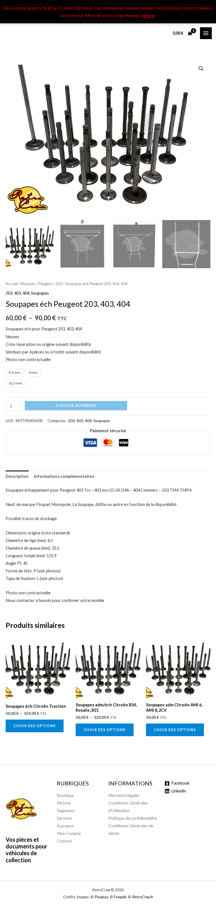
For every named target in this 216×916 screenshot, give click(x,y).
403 (17, 293)
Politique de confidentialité (132, 818)
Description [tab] (17, 476)
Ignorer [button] (149, 15)
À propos (65, 825)
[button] (201, 69)
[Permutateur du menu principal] (206, 33)
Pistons (64, 803)
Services (64, 818)
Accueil (12, 283)
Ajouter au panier (75, 405)
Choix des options (35, 726)
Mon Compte (69, 833)
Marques (28, 283)
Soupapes (40, 293)
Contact (64, 841)
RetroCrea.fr (142, 896)
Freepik (120, 896)
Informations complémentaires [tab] (64, 476)
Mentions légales (124, 795)
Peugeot (45, 283)
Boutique (65, 795)
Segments (66, 810)
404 (25, 293)
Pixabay (101, 896)
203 (58, 283)
